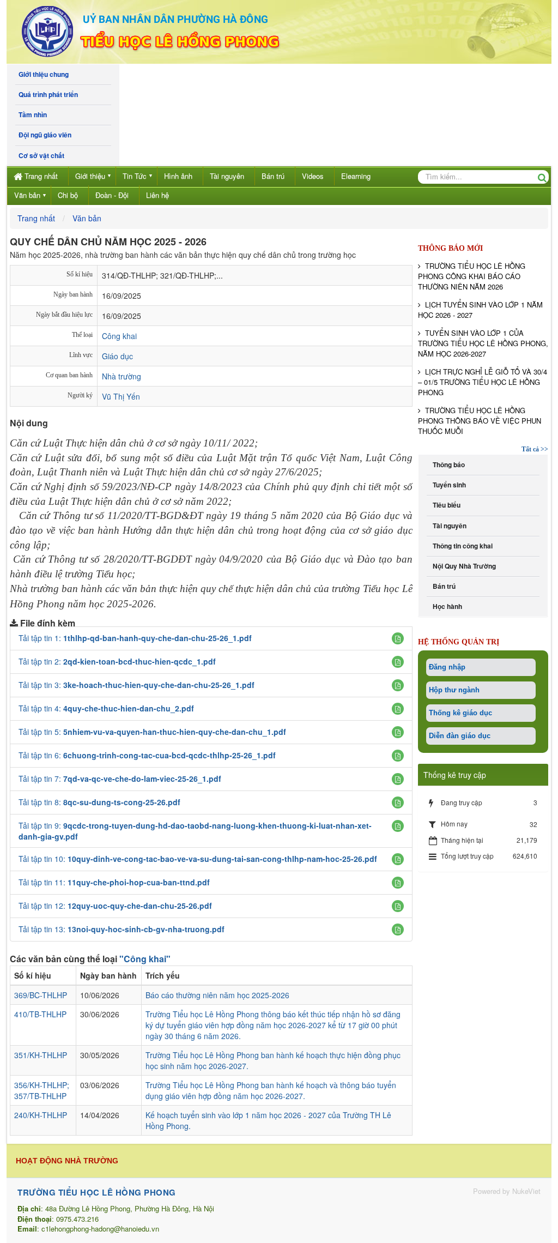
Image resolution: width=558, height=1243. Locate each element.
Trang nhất (41, 176)
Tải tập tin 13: (122, 929)
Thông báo (447, 464)
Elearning (356, 176)
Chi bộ (68, 195)
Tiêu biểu (444, 505)
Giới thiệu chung (42, 74)
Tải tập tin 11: (114, 882)
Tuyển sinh (447, 485)
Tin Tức (135, 176)
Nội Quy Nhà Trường (462, 566)
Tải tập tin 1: (135, 637)
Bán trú (273, 176)
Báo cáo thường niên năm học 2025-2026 (217, 994)
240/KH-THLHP (40, 1114)
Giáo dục (117, 356)
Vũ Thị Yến (121, 396)
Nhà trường (121, 376)
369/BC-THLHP (40, 994)
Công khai (119, 335)
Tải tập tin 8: (99, 802)
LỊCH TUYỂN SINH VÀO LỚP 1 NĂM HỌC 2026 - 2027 (480, 309)
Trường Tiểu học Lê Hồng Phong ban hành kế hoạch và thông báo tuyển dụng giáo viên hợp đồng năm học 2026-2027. (270, 1090)
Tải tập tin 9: (195, 831)
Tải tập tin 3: (136, 684)
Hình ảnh (178, 176)
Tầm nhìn (31, 114)
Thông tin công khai (461, 546)
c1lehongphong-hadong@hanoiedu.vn (100, 1228)
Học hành (445, 606)
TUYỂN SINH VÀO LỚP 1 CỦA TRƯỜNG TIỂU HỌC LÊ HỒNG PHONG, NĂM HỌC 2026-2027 (483, 343)
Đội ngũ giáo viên (43, 135)
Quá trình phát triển (46, 94)
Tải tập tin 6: (147, 755)
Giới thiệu (90, 176)
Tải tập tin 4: (106, 708)
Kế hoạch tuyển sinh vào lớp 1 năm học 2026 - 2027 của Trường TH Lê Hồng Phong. (268, 1120)
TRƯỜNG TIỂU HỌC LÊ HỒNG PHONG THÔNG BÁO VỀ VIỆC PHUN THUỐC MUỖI (479, 420)
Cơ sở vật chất (39, 155)
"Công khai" (145, 958)
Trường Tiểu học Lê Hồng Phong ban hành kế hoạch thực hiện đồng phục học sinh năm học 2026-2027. (273, 1060)
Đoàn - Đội (112, 195)
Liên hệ (157, 195)
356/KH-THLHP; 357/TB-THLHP (41, 1090)
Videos (313, 176)
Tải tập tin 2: (117, 661)
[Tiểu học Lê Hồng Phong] (173, 30)
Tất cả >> (534, 449)
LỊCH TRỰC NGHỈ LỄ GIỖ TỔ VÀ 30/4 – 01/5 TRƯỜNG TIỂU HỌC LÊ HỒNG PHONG (482, 381)
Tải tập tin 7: (120, 778)
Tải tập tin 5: (152, 731)
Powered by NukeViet (507, 1191)
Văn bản (27, 195)
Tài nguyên (227, 176)
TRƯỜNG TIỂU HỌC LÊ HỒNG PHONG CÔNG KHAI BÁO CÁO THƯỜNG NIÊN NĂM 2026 (471, 276)
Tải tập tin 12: (115, 905)
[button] (398, 638)
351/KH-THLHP (40, 1054)
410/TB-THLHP (40, 1014)
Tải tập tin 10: (198, 858)
